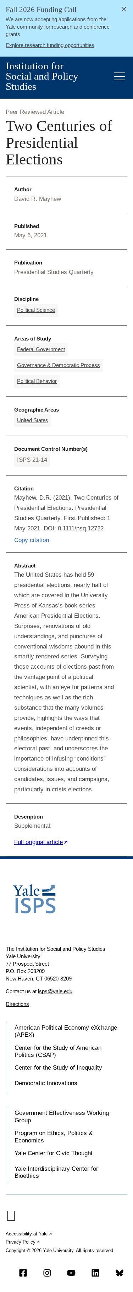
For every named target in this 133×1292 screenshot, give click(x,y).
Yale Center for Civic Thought (54, 1153)
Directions (17, 1004)
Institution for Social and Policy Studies (42, 76)
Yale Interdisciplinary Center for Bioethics (56, 1172)
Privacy (23, 1242)
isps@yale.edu (55, 991)
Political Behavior (37, 381)
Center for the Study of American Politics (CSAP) (58, 1051)
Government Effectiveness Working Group (62, 1116)
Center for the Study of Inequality (58, 1067)
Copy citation (31, 540)
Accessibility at (29, 1233)
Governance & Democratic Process (58, 365)
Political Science (36, 310)
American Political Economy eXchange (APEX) (66, 1031)
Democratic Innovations (46, 1083)
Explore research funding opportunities (50, 45)
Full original (41, 842)
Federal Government (41, 349)
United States (32, 420)
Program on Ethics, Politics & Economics (54, 1136)
